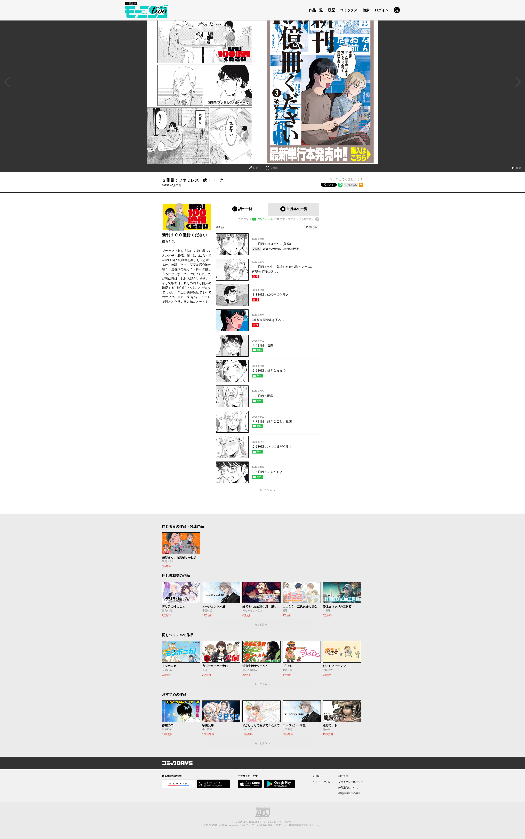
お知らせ (318, 776)
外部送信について (348, 787)
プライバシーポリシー (350, 781)
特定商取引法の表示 (349, 793)
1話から (313, 227)
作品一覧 (316, 10)
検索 (366, 10)
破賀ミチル (169, 241)
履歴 (331, 10)
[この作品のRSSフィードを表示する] (361, 185)
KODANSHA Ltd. (213, 825)
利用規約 (343, 776)
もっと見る (266, 490)
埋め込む (352, 184)
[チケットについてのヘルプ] (317, 219)
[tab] (242, 209)
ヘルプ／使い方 (321, 781)
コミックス (348, 10)
